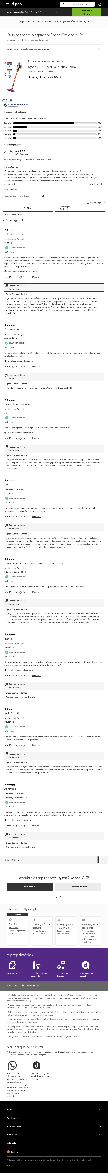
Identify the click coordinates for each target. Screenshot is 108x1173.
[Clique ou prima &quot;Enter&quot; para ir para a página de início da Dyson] (17, 5)
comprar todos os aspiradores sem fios (55, 897)
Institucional (12, 1135)
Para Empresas (13, 1118)
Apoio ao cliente (14, 1126)
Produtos (10, 1110)
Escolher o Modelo (87, 12)
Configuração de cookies (55, 1160)
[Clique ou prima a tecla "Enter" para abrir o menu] (7, 4)
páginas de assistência (59, 1052)
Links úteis (11, 1143)
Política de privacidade (14, 1160)
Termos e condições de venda (34, 1160)
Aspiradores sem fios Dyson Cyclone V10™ (24, 12)
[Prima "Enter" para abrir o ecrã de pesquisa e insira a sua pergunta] (77, 4)
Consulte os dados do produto (40, 71)
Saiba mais (29, 886)
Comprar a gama (78, 886)
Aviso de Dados (87, 1160)
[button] (54, 21)
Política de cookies (73, 1160)
